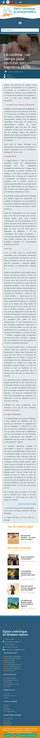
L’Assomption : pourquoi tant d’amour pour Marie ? (28, 574)
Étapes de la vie (9, 690)
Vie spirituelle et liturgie (12, 715)
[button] (20, 2)
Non (15, 735)
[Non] (37, 732)
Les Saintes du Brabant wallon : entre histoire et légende (27, 603)
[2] (6, 113)
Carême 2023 (10, 77)
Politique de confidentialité (27, 735)
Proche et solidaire (10, 701)
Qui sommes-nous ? (10, 653)
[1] (12, 100)
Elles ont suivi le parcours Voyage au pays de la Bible (28, 588)
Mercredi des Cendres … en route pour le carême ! (28, 537)
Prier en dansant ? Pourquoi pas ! (28, 558)
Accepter (8, 735)
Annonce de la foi (10, 674)
